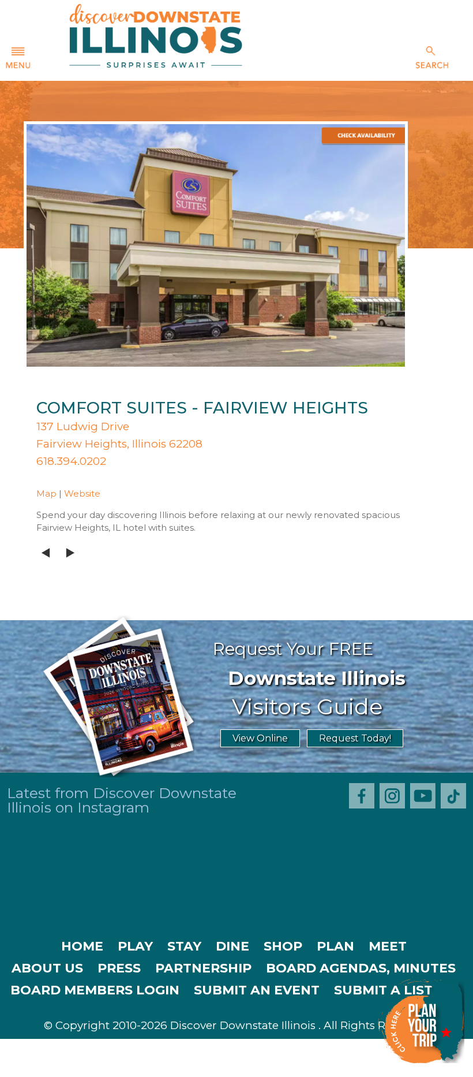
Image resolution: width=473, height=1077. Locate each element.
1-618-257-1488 (161, 1066)
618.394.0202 (71, 461)
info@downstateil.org (288, 1066)
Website (82, 493)
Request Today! (355, 738)
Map (46, 493)
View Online (260, 738)
